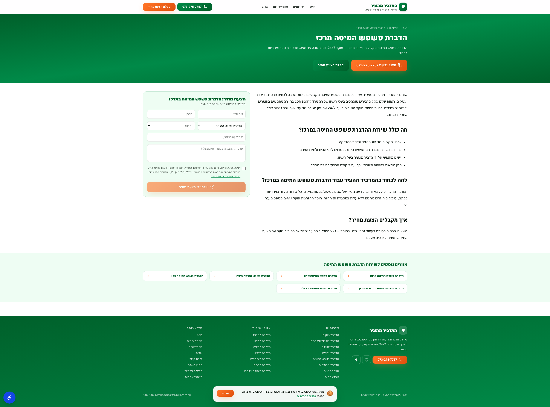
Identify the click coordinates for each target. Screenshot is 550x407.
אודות (199, 353)
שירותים (298, 7)
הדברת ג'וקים (330, 335)
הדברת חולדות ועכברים (324, 341)
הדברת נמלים (330, 353)
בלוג (265, 7)
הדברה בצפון (263, 353)
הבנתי (225, 393)
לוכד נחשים (332, 377)
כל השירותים (194, 341)
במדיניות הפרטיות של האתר (225, 176)
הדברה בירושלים (260, 359)
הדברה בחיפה (262, 347)
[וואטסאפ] (366, 359)
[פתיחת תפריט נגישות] (9, 398)
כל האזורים (195, 347)
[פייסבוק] (356, 359)
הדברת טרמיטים (329, 365)
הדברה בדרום (262, 365)
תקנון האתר (195, 365)
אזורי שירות (280, 7)
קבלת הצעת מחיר (159, 7)
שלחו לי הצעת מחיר (194, 187)
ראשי (312, 7)
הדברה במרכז (262, 335)
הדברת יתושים (330, 347)
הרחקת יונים (331, 371)
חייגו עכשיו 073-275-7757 (376, 65)
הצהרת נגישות (193, 377)
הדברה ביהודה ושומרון (257, 371)
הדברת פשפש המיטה (326, 359)
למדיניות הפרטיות (306, 396)
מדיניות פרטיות (193, 371)
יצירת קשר (195, 359)
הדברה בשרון (262, 341)
